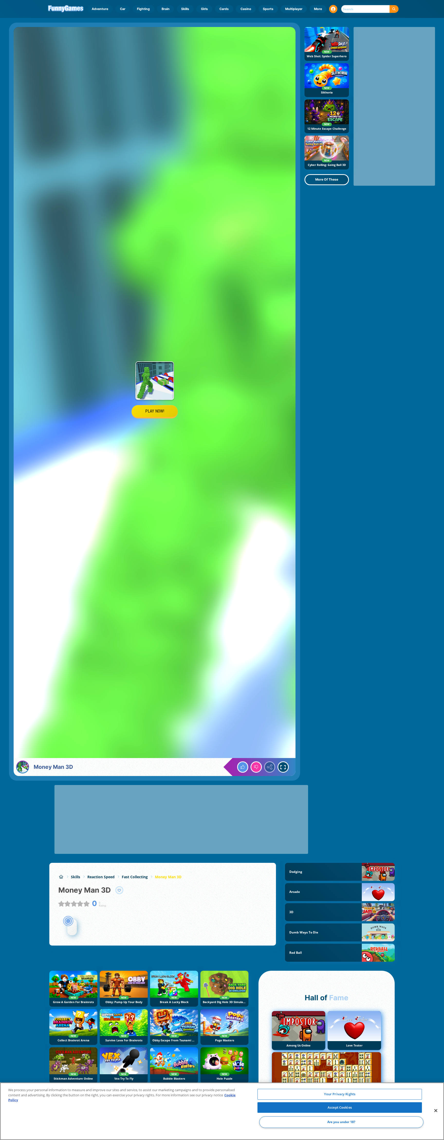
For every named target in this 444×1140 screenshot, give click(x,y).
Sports (268, 9)
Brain (166, 9)
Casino (245, 9)
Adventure (100, 9)
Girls (204, 9)
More (318, 9)
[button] (333, 9)
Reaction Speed (101, 876)
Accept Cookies (340, 1107)
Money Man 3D (168, 876)
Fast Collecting (135, 876)
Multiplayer (293, 9)
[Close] (435, 1110)
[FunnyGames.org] (61, 877)
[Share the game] (269, 767)
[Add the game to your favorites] (119, 890)
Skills (185, 9)
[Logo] (66, 9)
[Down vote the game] (256, 767)
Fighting (143, 9)
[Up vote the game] (242, 767)
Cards (224, 9)
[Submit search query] (394, 9)
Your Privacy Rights (339, 1094)
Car (122, 9)
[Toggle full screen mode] (283, 767)
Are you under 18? (341, 1122)
